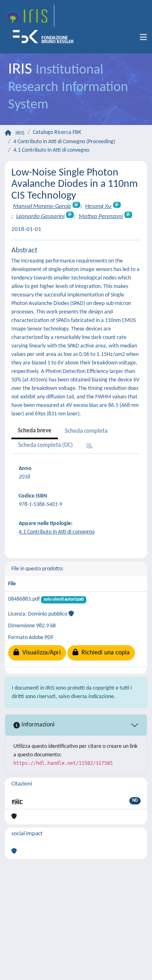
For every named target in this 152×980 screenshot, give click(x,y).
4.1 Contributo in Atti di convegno (51, 150)
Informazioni (37, 725)
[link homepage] (29, 16)
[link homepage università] (46, 38)
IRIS (19, 133)
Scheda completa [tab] (86, 431)
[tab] (90, 446)
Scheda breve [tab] (34, 431)
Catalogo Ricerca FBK (57, 132)
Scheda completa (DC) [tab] (45, 445)
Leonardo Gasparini (40, 217)
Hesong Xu (98, 206)
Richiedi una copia (104, 653)
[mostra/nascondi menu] (143, 37)
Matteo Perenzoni (101, 217)
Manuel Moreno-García (42, 206)
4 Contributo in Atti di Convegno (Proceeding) (64, 142)
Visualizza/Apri (40, 653)
